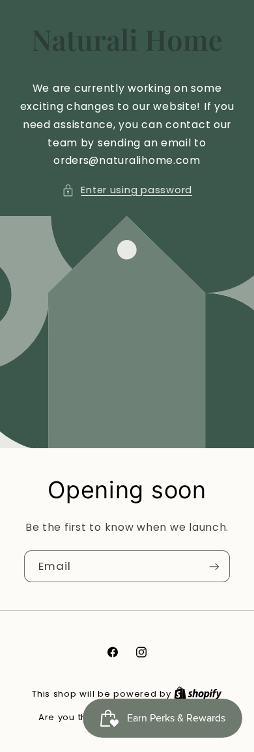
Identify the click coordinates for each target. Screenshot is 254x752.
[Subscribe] (214, 566)
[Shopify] (198, 694)
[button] (127, 190)
